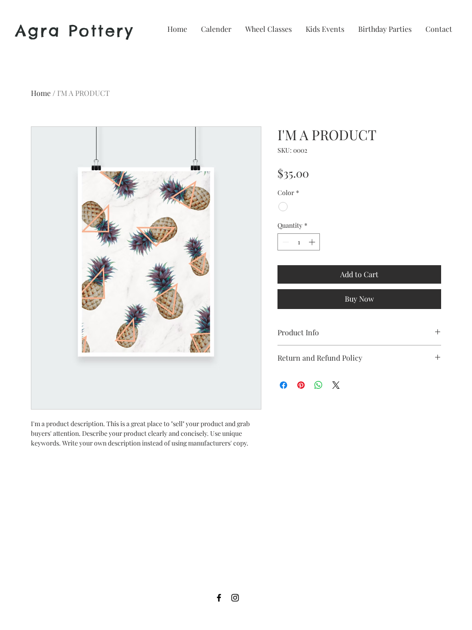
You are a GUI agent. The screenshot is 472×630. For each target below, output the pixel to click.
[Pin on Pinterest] (301, 385)
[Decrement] (284, 242)
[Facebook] (219, 598)
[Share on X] (336, 385)
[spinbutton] (298, 242)
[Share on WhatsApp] (318, 385)
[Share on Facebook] (283, 385)
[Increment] (313, 242)
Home (41, 93)
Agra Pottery (75, 31)
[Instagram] (235, 598)
